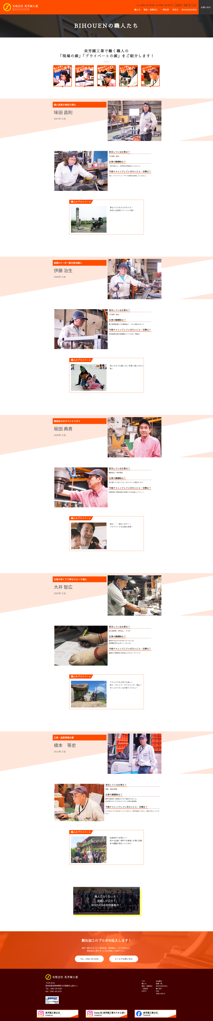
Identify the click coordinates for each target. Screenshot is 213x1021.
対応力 (175, 9)
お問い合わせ (160, 993)
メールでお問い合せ (124, 958)
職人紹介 (159, 988)
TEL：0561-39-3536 (89, 958)
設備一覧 (187, 5)
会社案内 (178, 5)
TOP (143, 981)
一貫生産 (165, 9)
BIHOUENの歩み (189, 9)
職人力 (137, 9)
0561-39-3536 (145, 5)
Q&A (194, 5)
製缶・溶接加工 (151, 9)
